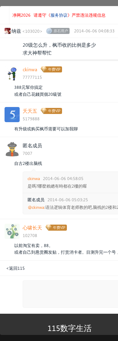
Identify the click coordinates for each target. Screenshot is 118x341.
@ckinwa (36, 207)
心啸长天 (32, 227)
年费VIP (54, 69)
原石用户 (61, 30)
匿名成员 (32, 145)
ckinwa (30, 69)
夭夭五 (30, 111)
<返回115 (15, 268)
